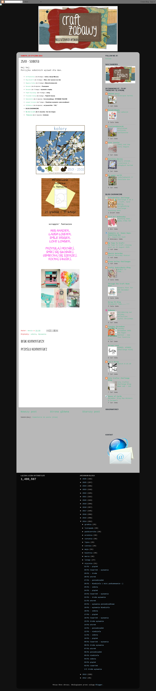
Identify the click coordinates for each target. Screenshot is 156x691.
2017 (85, 511)
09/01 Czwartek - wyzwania (96, 642)
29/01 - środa (90, 573)
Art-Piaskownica (30, 77)
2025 (85, 482)
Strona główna (59, 411)
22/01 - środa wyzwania (95, 597)
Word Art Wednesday (117, 217)
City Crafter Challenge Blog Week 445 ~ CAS (124, 384)
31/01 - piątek (91, 567)
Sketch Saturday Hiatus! (119, 255)
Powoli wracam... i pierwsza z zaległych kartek (125, 163)
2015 (85, 518)
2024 (85, 486)
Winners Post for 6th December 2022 (125, 290)
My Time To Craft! (116, 243)
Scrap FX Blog (114, 302)
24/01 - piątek (91, 590)
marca (87, 556)
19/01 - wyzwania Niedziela (97, 607)
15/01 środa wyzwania (94, 621)
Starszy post (91, 411)
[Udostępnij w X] (52, 330)
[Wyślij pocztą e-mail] (47, 330)
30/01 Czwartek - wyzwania (96, 570)
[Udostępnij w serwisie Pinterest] (57, 330)
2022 (85, 493)
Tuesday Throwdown (116, 327)
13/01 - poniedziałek (94, 628)
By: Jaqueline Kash (117, 237)
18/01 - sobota (91, 611)
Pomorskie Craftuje (31, 96)
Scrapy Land (113, 345)
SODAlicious (29, 105)
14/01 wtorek (90, 625)
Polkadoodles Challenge (118, 198)
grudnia (88, 524)
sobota (33, 334)
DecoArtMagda (114, 110)
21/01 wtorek (90, 601)
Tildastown (29, 115)
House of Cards (115, 396)
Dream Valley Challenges (119, 262)
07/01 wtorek (90, 649)
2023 (85, 489)
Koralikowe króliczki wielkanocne (122, 131)
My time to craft (30, 112)
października (91, 532)
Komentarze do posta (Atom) (45, 417)
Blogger (99, 685)
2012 (85, 678)
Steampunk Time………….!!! (118, 304)
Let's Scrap (113, 362)
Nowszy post (29, 411)
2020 (85, 500)
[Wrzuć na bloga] (50, 330)
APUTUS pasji (114, 94)
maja (87, 549)
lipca (87, 542)
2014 (85, 521)
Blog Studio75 (30, 80)
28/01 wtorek (90, 577)
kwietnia (89, 553)
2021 (85, 497)
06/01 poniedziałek (93, 652)
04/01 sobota (90, 659)
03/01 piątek (90, 662)
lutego (88, 560)
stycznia (89, 563)
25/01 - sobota (91, 587)
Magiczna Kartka (30, 83)
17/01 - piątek (91, 614)
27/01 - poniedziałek (94, 580)
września (89, 535)
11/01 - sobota (91, 635)
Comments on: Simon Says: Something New (119, 234)
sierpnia (89, 539)
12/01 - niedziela (92, 631)
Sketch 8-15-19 (124, 364)
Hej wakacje (122, 112)
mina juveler (114, 143)
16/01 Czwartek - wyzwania (96, 618)
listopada (89, 528)
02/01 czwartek (91, 666)
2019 (85, 504)
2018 (85, 507)
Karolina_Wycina (115, 159)
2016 (85, 514)
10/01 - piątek (91, 638)
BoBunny (111, 310)
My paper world (115, 175)
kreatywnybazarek (116, 126)
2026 (85, 479)
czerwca (88, 546)
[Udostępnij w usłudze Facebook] (54, 330)
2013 (85, 674)
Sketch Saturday (115, 253)
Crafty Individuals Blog (119, 268)
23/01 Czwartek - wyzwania (96, 594)
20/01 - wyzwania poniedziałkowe (99, 604)
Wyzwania (42, 334)
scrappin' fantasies (31, 102)
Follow (108, 59)
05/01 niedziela (91, 655)
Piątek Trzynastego (31, 93)
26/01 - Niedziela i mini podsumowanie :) (103, 584)
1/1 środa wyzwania (93, 669)
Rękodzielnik (29, 99)
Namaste (28, 86)
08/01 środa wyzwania (94, 645)
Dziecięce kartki (125, 96)
